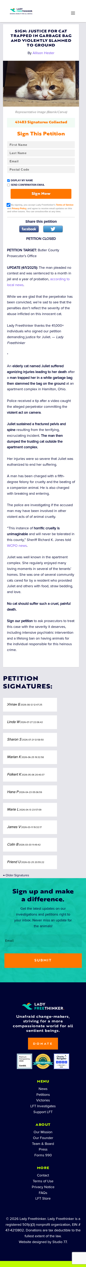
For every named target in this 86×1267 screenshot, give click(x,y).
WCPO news (17, 545)
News (43, 1089)
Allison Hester (43, 53)
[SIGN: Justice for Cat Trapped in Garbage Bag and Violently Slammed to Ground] (41, 84)
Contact (43, 1175)
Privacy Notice (43, 1187)
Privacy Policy (19, 208)
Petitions (43, 1094)
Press (43, 1149)
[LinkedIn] (36, 5)
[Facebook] (29, 229)
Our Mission (43, 1132)
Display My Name (22, 180)
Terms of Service (64, 205)
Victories (43, 1100)
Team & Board (43, 1143)
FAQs (43, 1193)
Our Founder (43, 1138)
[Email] (64, 5)
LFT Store (43, 1198)
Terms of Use (43, 1181)
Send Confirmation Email (28, 184)
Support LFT (43, 1112)
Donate (43, 1044)
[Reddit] (50, 5)
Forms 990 (43, 1155)
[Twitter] (53, 229)
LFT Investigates (43, 1106)
